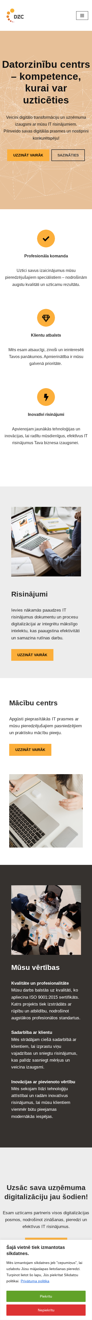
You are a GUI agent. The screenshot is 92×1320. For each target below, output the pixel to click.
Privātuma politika (35, 1281)
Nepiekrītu (46, 1310)
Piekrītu (46, 1296)
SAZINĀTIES (68, 155)
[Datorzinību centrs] (16, 15)
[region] (46, 1280)
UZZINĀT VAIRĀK (28, 155)
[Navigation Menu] (82, 15)
